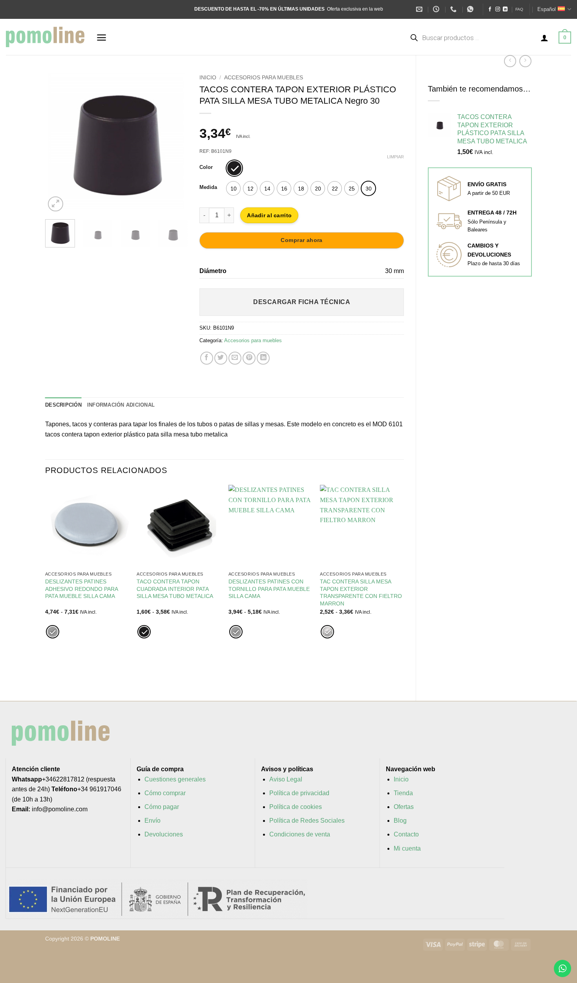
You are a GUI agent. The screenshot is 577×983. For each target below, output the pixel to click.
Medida (208, 187)
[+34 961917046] (454, 9)
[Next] (175, 142)
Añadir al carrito (269, 215)
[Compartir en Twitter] (220, 358)
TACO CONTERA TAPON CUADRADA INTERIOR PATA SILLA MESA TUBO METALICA (175, 588)
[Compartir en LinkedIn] (263, 358)
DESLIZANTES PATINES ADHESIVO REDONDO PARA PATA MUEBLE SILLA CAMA (81, 588)
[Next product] (510, 61)
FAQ (519, 9)
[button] (101, 37)
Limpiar (395, 156)
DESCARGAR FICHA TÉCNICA (301, 302)
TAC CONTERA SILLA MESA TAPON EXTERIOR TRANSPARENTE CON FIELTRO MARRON (361, 592)
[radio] (234, 168)
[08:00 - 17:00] (437, 9)
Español (546, 9)
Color (206, 167)
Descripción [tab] (63, 405)
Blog (400, 820)
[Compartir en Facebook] (206, 358)
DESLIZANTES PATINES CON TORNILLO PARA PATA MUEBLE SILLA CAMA (269, 588)
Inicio (207, 78)
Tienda (403, 793)
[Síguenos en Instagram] (497, 9)
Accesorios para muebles (263, 78)
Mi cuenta (407, 848)
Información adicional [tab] (121, 405)
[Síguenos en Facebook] (490, 9)
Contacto (406, 834)
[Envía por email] (234, 358)
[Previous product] (525, 61)
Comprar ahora (301, 240)
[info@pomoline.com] (420, 9)
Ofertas (404, 806)
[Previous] (58, 142)
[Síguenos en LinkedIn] (505, 9)
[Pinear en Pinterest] (249, 358)
